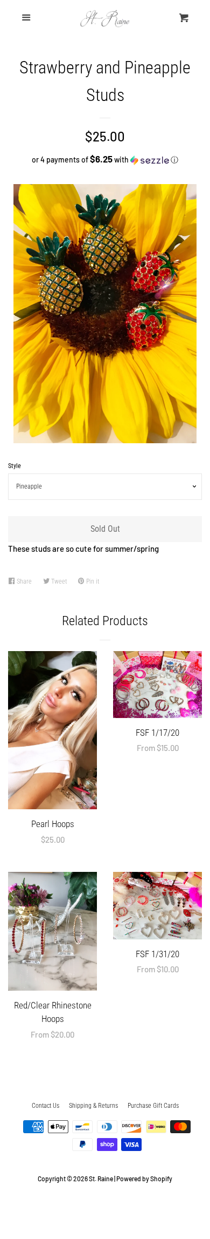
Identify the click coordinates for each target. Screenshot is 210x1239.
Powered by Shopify (144, 1178)
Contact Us (45, 1105)
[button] (105, 159)
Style (14, 466)
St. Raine (101, 1178)
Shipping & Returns (93, 1105)
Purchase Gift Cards (153, 1105)
